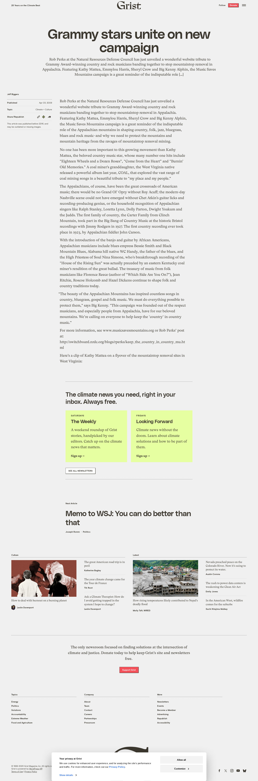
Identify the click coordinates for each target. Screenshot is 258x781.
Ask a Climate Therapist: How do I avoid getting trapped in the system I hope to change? (104, 600)
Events (160, 706)
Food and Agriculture (21, 722)
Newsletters (163, 701)
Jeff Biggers (13, 94)
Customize (179, 768)
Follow (222, 5)
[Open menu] (244, 5)
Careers (88, 714)
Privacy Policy (30, 771)
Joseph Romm (73, 531)
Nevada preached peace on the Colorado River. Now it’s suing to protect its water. (226, 565)
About (87, 701)
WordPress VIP (35, 769)
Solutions (16, 710)
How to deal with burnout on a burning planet (39, 600)
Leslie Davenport (25, 607)
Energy (14, 701)
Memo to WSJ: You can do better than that (128, 518)
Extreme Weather (19, 718)
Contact (88, 710)
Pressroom (89, 722)
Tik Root (88, 587)
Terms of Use (17, 771)
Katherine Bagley (92, 570)
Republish (162, 718)
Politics (86, 531)
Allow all (181, 760)
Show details (66, 775)
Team (86, 706)
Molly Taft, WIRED (141, 610)
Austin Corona (213, 574)
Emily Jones (212, 591)
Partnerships (90, 718)
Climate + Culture (44, 109)
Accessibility (163, 722)
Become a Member (166, 710)
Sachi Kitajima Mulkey (217, 609)
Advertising (162, 714)
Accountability (18, 714)
